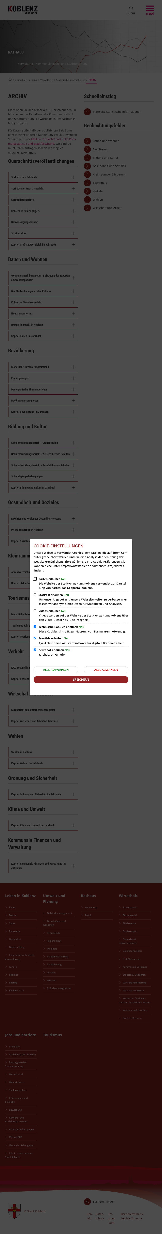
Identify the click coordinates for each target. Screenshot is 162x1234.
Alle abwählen (106, 670)
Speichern (81, 679)
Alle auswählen (56, 670)
